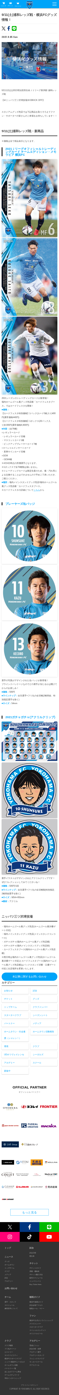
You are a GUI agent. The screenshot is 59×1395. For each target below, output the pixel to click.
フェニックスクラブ (37, 1358)
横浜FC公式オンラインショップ (41, 1320)
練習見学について (11, 1308)
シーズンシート (40, 1015)
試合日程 (33, 1253)
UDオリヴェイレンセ (14, 1054)
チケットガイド (35, 1268)
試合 (35, 990)
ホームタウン (9, 1265)
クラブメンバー (40, 1007)
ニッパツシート (35, 1281)
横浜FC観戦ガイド (36, 1302)
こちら (37, 490)
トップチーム (10, 1007)
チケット (10, 6)
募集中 (7, 1071)
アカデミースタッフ (37, 1355)
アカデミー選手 (35, 1352)
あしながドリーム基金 (13, 1372)
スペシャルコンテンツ (38, 1330)
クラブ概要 (9, 1345)
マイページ (18, 6)
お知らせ (8, 990)
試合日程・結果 (35, 1349)
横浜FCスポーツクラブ (13, 1358)
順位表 (32, 1256)
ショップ (3, 6)
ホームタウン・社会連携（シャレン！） (14, 1034)
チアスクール (34, 1365)
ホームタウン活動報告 (43, 1031)
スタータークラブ (12, 1015)
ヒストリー (9, 1352)
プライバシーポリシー (29, 1385)
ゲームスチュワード (12, 1375)
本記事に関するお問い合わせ (29, 976)
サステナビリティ (11, 1355)
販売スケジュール (36, 1278)
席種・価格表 (34, 1271)
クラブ (36, 1046)
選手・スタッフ (10, 1302)
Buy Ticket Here (35, 1284)
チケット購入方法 (36, 1274)
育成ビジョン (34, 1345)
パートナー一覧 (10, 1368)
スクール (37, 1062)
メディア (37, 1023)
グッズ (36, 999)
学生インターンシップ (13, 1378)
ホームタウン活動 (11, 1365)
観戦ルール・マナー (37, 1308)
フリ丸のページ (10, 1349)
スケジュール (9, 1305)
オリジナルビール (36, 1333)
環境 (6, 1046)
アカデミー (9, 1062)
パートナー (9, 1023)
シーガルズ (38, 1054)
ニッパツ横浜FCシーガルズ (15, 1362)
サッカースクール (36, 1362)
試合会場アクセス (36, 1305)
